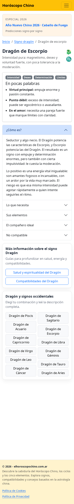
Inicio (6, 42)
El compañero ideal (20, 225)
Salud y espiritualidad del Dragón (37, 272)
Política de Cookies (14, 490)
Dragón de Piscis (21, 316)
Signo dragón (24, 42)
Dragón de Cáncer (21, 370)
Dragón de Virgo (21, 351)
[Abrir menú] (66, 5)
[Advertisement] (37, 420)
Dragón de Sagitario (53, 318)
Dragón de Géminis (53, 353)
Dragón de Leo (20, 360)
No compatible (16, 235)
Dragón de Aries (53, 373)
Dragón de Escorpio (53, 331)
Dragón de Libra (53, 342)
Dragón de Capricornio (21, 340)
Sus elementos (16, 215)
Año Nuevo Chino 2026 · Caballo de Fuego (37, 25)
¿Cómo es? (13, 130)
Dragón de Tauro (53, 364)
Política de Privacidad (15, 496)
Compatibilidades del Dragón (37, 281)
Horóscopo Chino (18, 5)
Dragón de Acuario (21, 326)
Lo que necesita (17, 205)
